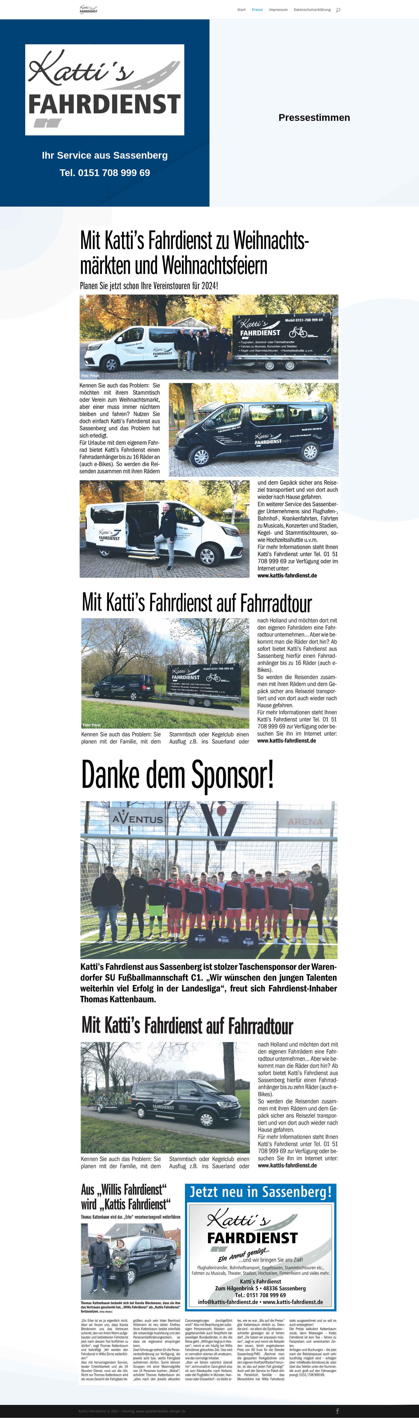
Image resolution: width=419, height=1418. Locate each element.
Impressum (278, 10)
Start (241, 10)
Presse (257, 10)
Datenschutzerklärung (312, 10)
